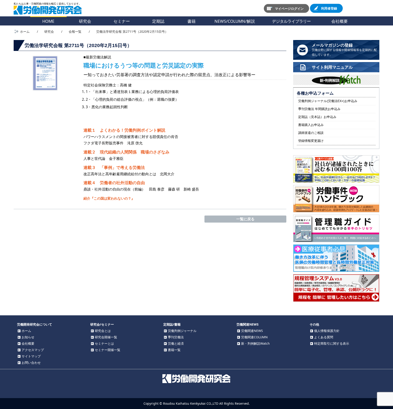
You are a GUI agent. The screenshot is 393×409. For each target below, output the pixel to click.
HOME (48, 21)
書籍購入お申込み (311, 125)
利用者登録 (329, 8)
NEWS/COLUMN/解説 (234, 21)
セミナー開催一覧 (107, 350)
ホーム (26, 331)
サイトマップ (31, 356)
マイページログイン (289, 8)
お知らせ (28, 337)
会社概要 (339, 21)
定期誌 (158, 21)
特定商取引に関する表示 (331, 343)
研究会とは (103, 331)
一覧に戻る (245, 218)
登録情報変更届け (311, 141)
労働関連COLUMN (254, 337)
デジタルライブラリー (291, 21)
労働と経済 (176, 343)
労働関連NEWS (252, 331)
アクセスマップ (33, 350)
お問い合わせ (31, 362)
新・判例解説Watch (255, 343)
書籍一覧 (174, 350)
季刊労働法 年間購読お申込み (319, 109)
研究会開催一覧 (106, 337)
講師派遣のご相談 (311, 133)
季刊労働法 (176, 337)
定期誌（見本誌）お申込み (317, 117)
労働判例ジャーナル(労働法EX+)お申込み (327, 101)
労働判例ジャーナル (182, 331)
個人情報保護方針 (327, 331)
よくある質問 (323, 337)
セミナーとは (104, 343)
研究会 (85, 21)
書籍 (191, 21)
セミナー (121, 21)
